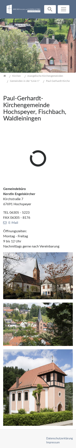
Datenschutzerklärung (59, 438)
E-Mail (13, 222)
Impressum (53, 442)
